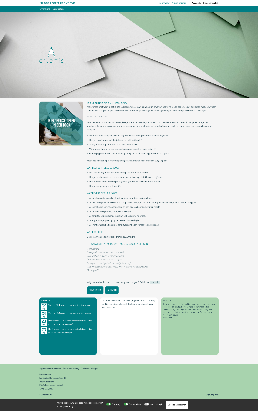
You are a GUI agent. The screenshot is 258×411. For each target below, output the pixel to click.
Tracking (116, 404)
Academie (196, 3)
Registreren (95, 290)
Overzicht (44, 8)
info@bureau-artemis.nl (52, 385)
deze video (155, 282)
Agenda (45, 300)
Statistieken (135, 404)
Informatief (164, 2)
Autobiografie (179, 2)
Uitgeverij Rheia (212, 395)
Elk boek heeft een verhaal (57, 3)
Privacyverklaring (65, 406)
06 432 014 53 (47, 389)
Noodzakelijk (156, 404)
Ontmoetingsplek (210, 3)
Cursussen (58, 8)
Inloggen (112, 290)
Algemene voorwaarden (50, 368)
